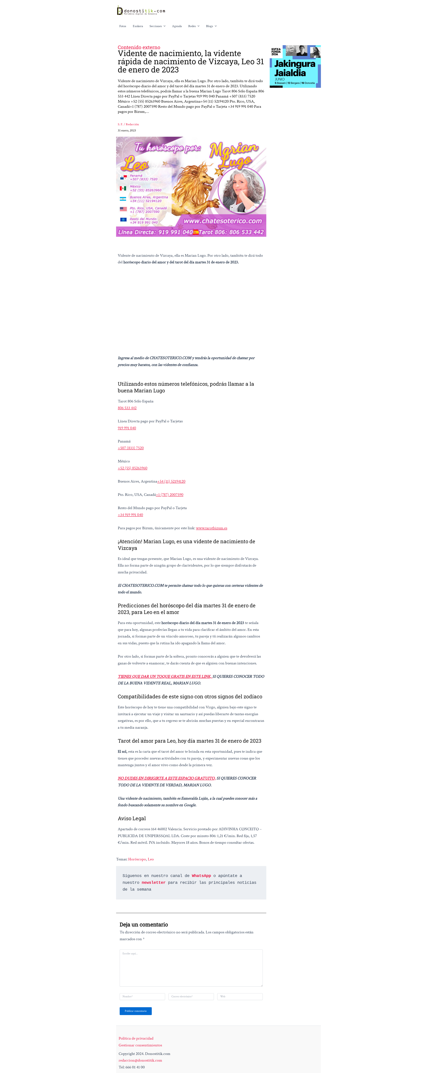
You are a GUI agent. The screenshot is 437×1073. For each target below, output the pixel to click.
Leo (151, 859)
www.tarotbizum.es (211, 528)
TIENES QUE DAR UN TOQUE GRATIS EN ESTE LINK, (165, 676)
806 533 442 (127, 407)
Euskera (138, 26)
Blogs (209, 26)
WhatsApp (201, 876)
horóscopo (137, 859)
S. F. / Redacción (128, 124)
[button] (164, 26)
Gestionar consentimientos (140, 1045)
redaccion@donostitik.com (140, 1060)
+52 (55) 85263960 (132, 468)
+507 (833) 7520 (131, 448)
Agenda (177, 26)
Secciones (156, 26)
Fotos (122, 26)
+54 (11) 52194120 (171, 481)
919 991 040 (127, 428)
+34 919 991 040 (130, 514)
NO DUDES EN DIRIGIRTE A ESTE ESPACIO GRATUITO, (167, 778)
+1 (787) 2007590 (169, 494)
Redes (192, 26)
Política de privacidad (136, 1038)
